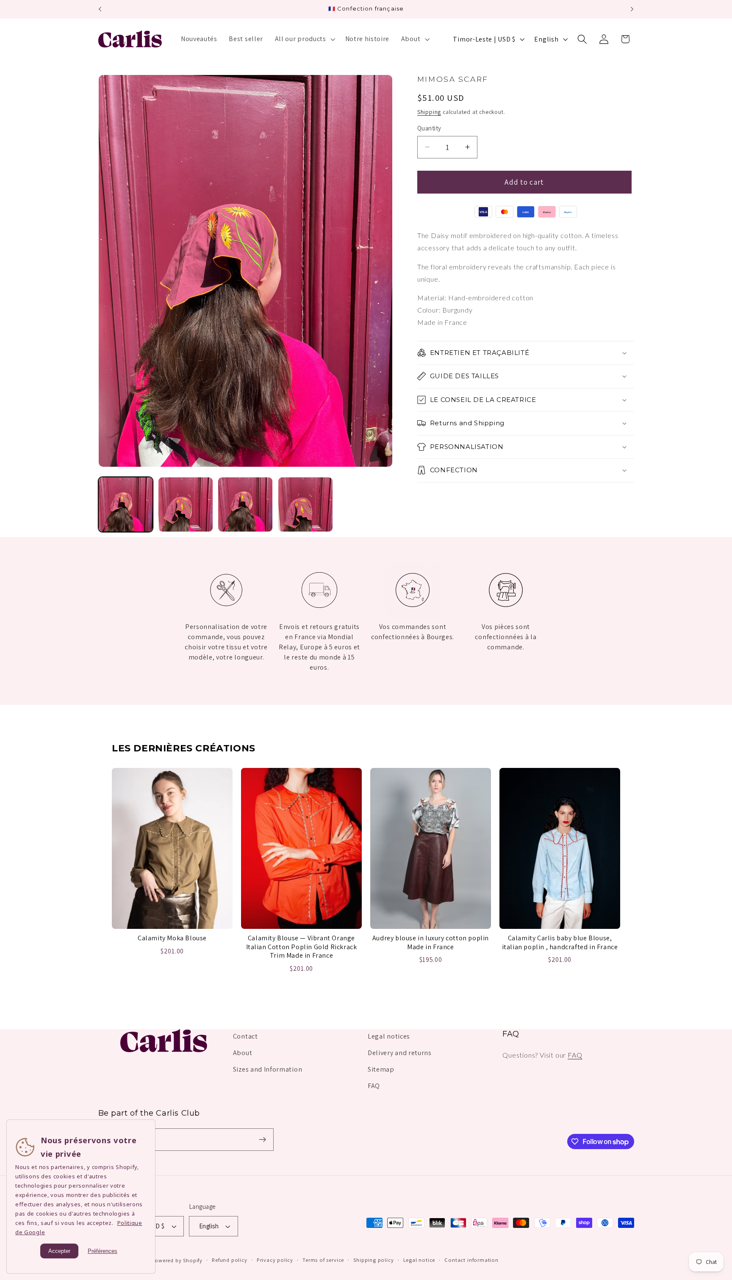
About (242, 1052)
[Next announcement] (632, 9)
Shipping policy (373, 1259)
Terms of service (323, 1259)
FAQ (374, 1085)
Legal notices (389, 1036)
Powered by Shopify (176, 1260)
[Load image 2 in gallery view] (185, 504)
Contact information (471, 1259)
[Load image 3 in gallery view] (245, 504)
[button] (304, 39)
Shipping (429, 112)
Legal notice (419, 1259)
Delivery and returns (400, 1052)
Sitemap (381, 1069)
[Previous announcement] (100, 9)
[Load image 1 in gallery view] (125, 504)
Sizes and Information (267, 1069)
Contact (245, 1036)
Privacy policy (275, 1259)
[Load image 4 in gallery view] (305, 504)
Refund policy (229, 1259)
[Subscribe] (262, 1139)
